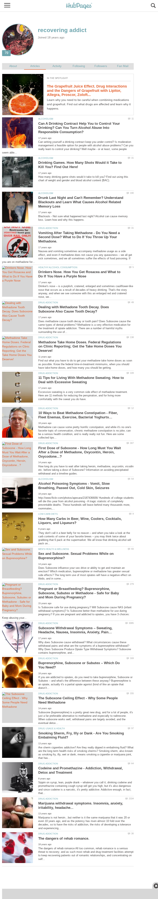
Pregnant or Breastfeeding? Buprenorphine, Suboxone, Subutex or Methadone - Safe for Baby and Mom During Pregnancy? (78, 593)
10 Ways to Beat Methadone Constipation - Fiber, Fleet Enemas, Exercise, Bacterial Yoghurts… (78, 415)
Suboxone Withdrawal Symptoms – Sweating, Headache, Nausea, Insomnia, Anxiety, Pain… (75, 630)
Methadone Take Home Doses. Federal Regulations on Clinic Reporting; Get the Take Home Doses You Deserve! (80, 346)
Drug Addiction (48, 228)
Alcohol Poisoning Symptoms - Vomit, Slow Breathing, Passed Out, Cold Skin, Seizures (74, 486)
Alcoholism (45, 119)
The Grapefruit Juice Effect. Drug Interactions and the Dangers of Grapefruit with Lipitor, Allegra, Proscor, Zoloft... (87, 90)
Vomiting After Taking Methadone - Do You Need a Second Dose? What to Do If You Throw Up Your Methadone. (79, 237)
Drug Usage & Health (51, 728)
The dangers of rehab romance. (63, 838)
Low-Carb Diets (48, 514)
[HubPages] (79, 6)
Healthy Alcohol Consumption (57, 267)
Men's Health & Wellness (53, 549)
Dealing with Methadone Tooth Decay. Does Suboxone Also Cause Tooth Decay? (73, 309)
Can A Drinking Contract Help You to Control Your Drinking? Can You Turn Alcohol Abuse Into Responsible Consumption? (79, 128)
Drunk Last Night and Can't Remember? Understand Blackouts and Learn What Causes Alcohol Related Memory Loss (80, 202)
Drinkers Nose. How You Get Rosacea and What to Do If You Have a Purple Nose (79, 274)
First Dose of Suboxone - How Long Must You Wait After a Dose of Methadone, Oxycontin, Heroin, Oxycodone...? (79, 452)
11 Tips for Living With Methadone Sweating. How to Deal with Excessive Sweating (81, 380)
